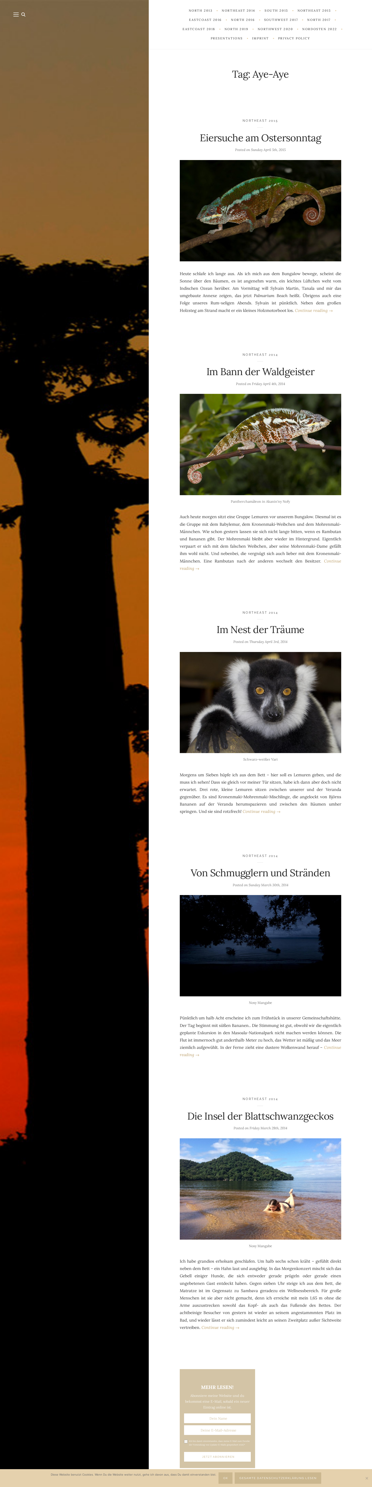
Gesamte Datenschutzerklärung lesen (278, 1478)
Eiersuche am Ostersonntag (260, 137)
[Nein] (366, 1478)
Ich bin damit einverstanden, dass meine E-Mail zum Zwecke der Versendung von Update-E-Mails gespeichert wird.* (219, 1443)
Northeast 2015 (260, 120)
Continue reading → (314, 310)
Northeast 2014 (260, 354)
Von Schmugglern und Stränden (260, 872)
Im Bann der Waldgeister (260, 371)
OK (225, 1478)
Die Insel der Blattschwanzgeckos (260, 1116)
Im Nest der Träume (260, 629)
